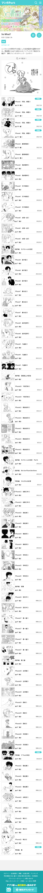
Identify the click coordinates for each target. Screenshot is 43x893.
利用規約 (35, 876)
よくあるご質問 (31, 881)
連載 (20, 873)
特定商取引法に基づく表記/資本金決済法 (17, 876)
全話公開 (26, 873)
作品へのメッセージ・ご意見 (15, 881)
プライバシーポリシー (15, 878)
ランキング (34, 873)
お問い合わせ (29, 878)
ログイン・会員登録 (10, 873)
